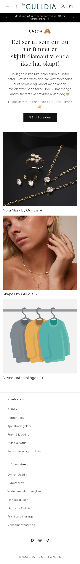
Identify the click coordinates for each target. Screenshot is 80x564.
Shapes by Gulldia (18, 294)
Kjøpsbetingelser (19, 426)
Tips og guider (17, 499)
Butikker (13, 409)
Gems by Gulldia (19, 508)
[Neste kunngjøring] (73, 17)
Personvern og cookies (24, 451)
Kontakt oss (16, 417)
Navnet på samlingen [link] (21, 378)
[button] (7, 6)
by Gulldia (35, 557)
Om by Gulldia (17, 474)
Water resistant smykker (24, 491)
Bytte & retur (16, 442)
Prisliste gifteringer (21, 516)
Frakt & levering (18, 434)
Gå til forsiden (40, 117)
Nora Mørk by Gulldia (21, 210)
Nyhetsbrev (15, 482)
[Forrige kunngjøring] (7, 17)
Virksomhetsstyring (21, 524)
